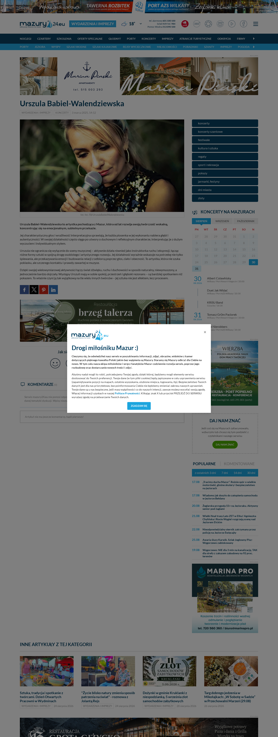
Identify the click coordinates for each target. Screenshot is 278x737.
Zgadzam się (139, 405)
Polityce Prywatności (127, 393)
